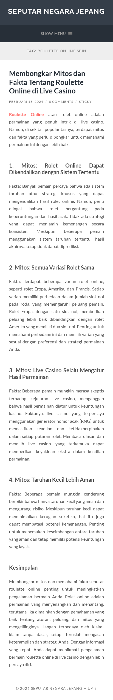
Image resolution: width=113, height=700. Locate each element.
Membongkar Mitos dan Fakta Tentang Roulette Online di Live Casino (47, 82)
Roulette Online (26, 114)
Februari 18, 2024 (26, 101)
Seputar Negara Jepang (56, 11)
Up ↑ (92, 688)
